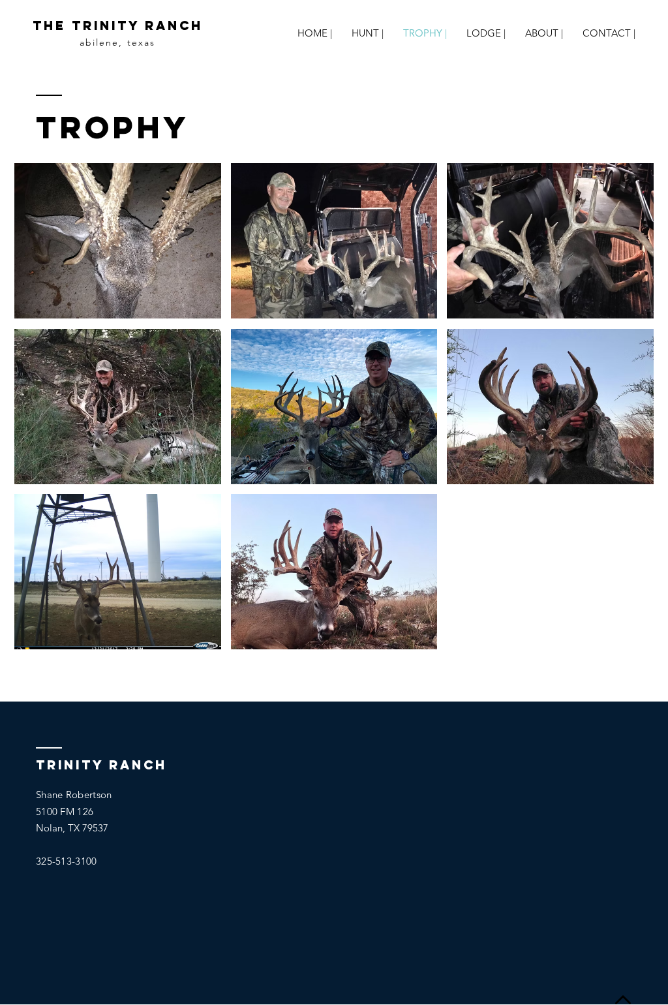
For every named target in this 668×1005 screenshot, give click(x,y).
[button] (117, 240)
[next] (626, 418)
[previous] (42, 418)
